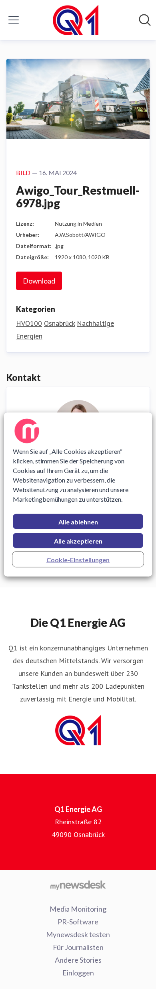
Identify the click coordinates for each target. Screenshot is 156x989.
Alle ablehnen (78, 522)
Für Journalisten (78, 947)
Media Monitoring (78, 908)
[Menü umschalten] (13, 20)
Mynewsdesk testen (78, 934)
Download (39, 280)
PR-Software (78, 921)
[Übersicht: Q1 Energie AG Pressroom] (75, 20)
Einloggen (78, 972)
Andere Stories (78, 960)
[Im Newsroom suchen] (144, 20)
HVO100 (29, 323)
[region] (78, 495)
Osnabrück (59, 323)
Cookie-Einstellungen (78, 559)
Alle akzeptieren (78, 541)
